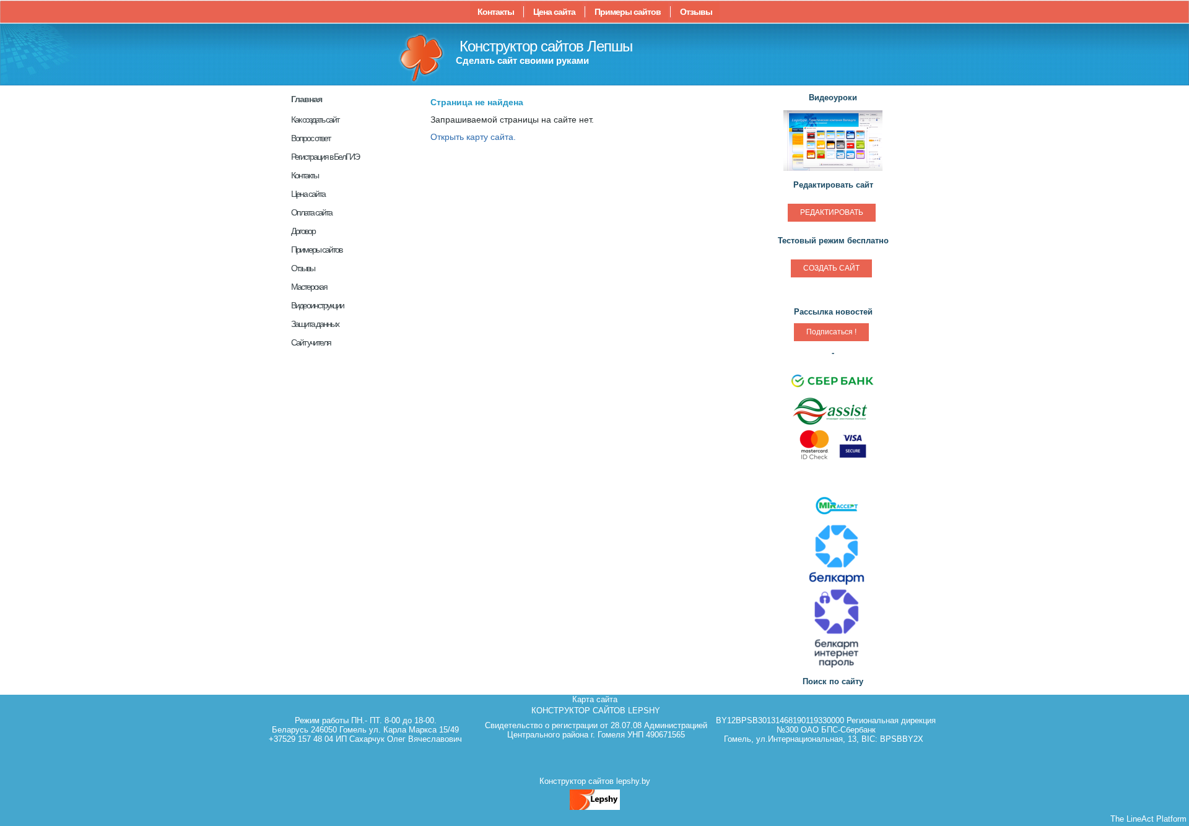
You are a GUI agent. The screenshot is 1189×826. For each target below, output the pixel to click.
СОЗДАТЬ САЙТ (831, 268)
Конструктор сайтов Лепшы (545, 46)
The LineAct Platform (1148, 819)
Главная (306, 99)
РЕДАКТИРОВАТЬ (831, 212)
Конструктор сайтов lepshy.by (594, 781)
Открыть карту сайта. (473, 137)
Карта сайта (594, 699)
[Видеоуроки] (833, 169)
